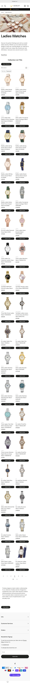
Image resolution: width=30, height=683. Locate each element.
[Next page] (16, 579)
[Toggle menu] (2, 6)
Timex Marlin (6, 607)
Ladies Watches (8, 12)
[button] (6, 71)
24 (13, 579)
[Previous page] (3, 576)
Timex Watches (6, 64)
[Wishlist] (8, 682)
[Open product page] (7, 80)
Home (2, 12)
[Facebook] (15, 663)
